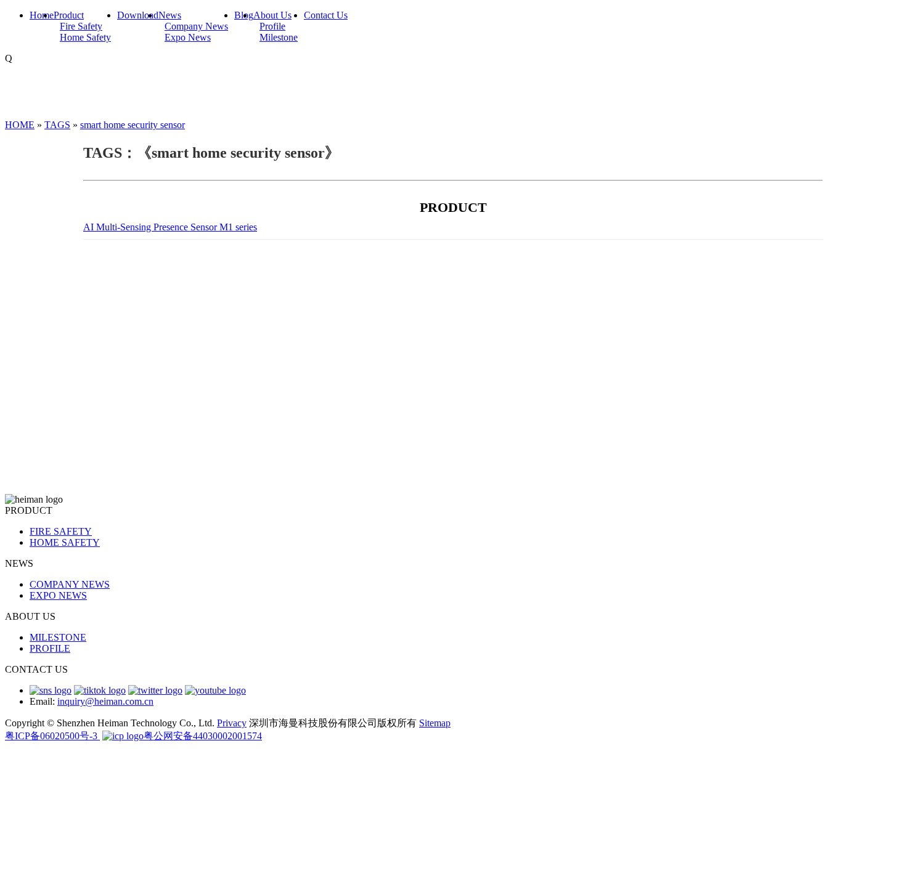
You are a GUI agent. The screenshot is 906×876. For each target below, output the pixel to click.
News (169, 15)
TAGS (57, 125)
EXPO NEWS (58, 595)
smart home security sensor (132, 125)
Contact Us (326, 15)
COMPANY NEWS (70, 584)
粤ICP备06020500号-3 (52, 736)
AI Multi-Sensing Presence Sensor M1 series (170, 227)
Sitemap (435, 723)
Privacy (232, 723)
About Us (272, 15)
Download (137, 15)
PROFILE (50, 648)
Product (69, 15)
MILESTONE (58, 637)
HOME (20, 125)
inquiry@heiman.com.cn (105, 701)
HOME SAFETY (65, 542)
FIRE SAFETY (61, 531)
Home (42, 15)
